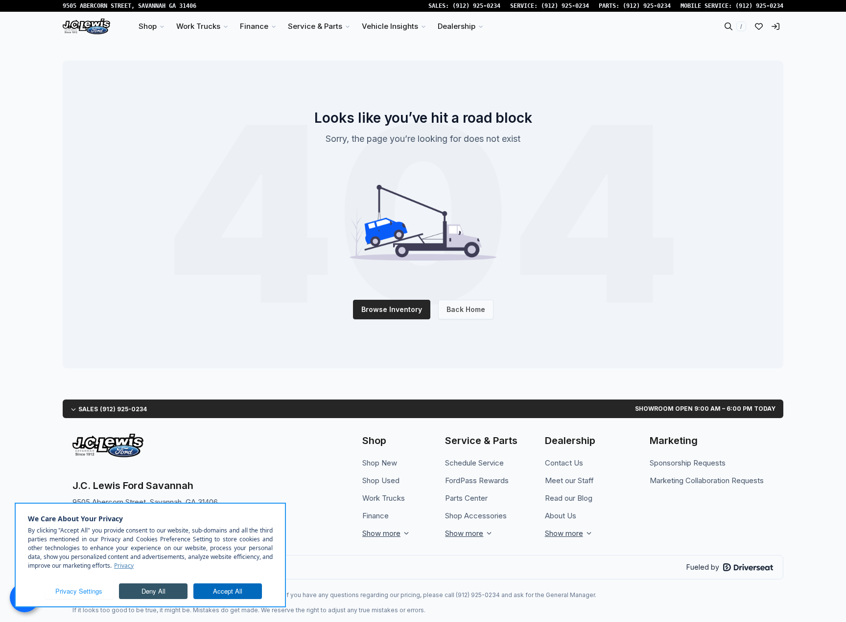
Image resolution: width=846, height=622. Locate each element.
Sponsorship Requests (688, 462)
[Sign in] (775, 26)
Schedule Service (474, 462)
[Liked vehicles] (759, 26)
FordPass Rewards (477, 480)
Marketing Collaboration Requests (707, 480)
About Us (560, 515)
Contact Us (564, 462)
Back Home (465, 309)
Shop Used (381, 480)
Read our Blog (568, 498)
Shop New (379, 462)
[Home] (86, 26)
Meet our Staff (569, 480)
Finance (375, 515)
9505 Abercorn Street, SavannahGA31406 (129, 5)
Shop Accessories (476, 515)
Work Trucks (383, 498)
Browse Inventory (391, 309)
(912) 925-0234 (476, 5)
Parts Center (466, 498)
